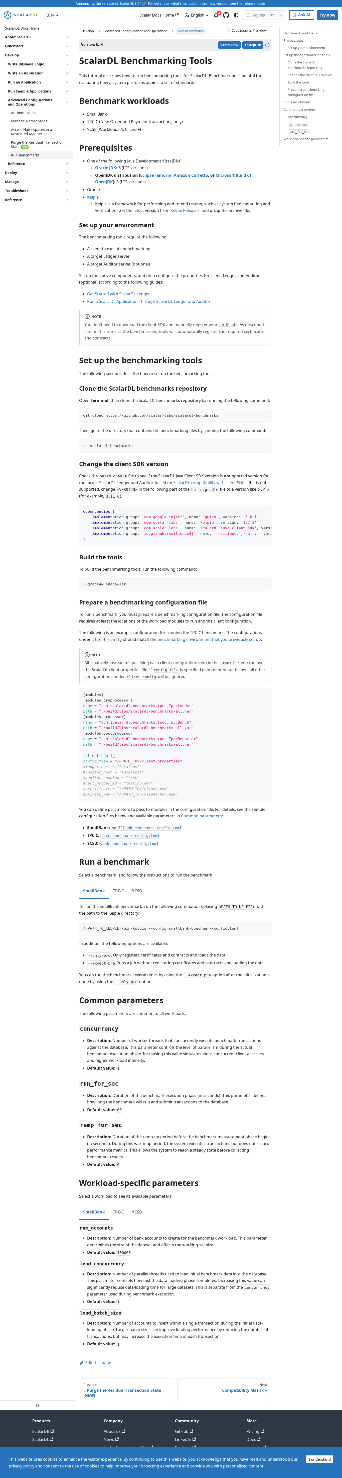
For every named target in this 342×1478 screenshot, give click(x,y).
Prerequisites (293, 40)
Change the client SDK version (310, 75)
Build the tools (298, 82)
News (109, 1439)
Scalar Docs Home (156, 15)
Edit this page (98, 1362)
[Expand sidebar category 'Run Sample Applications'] (67, 91)
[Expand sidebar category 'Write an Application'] (67, 73)
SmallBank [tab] (94, 891)
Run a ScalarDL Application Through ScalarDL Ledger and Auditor (149, 301)
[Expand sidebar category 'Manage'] (67, 182)
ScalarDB (40, 1431)
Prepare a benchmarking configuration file (306, 92)
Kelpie (93, 197)
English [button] (198, 15)
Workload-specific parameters (306, 139)
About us (112, 1431)
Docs (251, 1439)
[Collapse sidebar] (37, 1405)
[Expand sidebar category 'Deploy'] (67, 173)
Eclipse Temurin (156, 175)
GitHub (182, 1431)
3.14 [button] (51, 15)
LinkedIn (183, 1439)
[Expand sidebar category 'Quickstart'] (67, 46)
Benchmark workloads (300, 33)
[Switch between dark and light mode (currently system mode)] (236, 15)
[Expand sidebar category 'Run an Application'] (67, 82)
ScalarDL (40, 1439)
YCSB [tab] (137, 891)
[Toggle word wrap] (256, 511)
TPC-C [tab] (118, 891)
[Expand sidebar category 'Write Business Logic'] (67, 64)
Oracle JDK (105, 167)
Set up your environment (306, 47)
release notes (254, 3)
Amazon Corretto (191, 175)
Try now (327, 15)
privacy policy (21, 1466)
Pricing (253, 1431)
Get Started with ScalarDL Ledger (118, 294)
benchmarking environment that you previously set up (209, 639)
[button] (39, 164)
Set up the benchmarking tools (307, 55)
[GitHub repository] (226, 15)
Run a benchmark (297, 102)
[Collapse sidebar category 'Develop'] (67, 55)
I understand (320, 1459)
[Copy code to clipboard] (265, 415)
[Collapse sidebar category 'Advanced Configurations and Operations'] (67, 102)
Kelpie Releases (185, 210)
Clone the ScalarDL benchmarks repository (305, 65)
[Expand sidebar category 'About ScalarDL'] (67, 37)
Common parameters (201, 816)
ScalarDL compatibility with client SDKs (210, 482)
